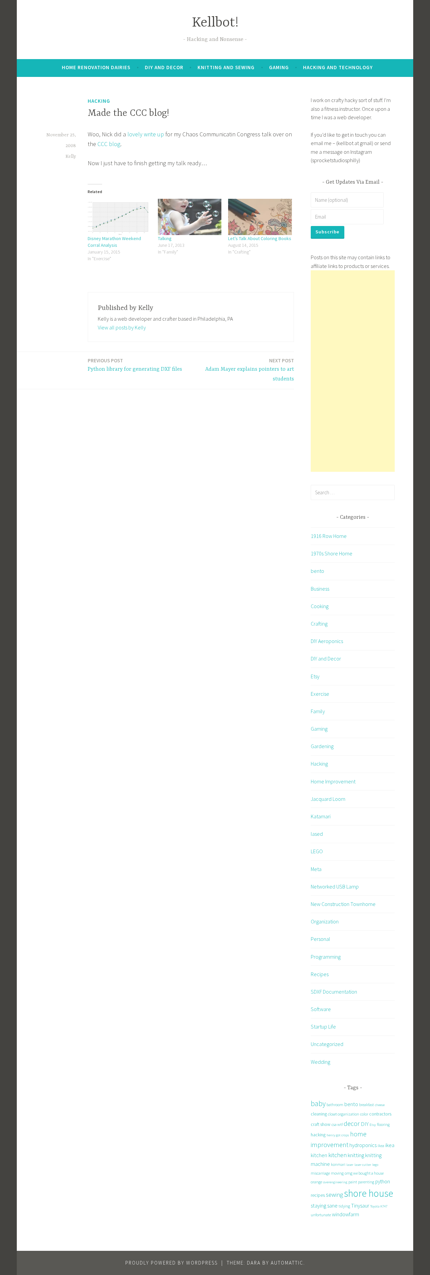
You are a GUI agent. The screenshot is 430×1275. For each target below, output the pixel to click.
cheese (380, 1105)
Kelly (71, 156)
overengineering (335, 1182)
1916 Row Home (329, 536)
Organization (325, 921)
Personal (320, 939)
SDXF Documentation (334, 991)
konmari (338, 1164)
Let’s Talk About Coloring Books (259, 238)
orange (316, 1181)
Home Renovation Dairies (96, 67)
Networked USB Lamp (335, 886)
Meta (316, 869)
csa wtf (337, 1124)
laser (349, 1165)
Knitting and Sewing (226, 67)
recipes (318, 1195)
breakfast (366, 1104)
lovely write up (145, 134)
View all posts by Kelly (122, 327)
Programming (326, 956)
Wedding (320, 1061)
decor (352, 1123)
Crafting (319, 623)
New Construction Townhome (343, 904)
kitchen (337, 1155)
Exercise (320, 693)
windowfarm (345, 1214)
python (382, 1181)
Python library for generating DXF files (135, 364)
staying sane (324, 1205)
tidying (344, 1206)
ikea (381, 1145)
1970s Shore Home (331, 553)
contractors (380, 1114)
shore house (368, 1193)
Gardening (322, 746)
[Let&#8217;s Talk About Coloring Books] (260, 217)
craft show (321, 1124)
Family (318, 711)
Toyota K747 (378, 1206)
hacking (318, 1135)
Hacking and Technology (338, 67)
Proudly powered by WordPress (171, 1263)
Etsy (315, 676)
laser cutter (362, 1165)
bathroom (335, 1104)
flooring (383, 1124)
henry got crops (338, 1135)
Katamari (321, 816)
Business (320, 588)
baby (318, 1103)
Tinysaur (360, 1205)
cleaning (319, 1114)
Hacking (99, 101)
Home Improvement (333, 781)
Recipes (320, 974)
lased (317, 833)
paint (352, 1181)
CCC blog (108, 144)
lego (375, 1165)
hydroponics (363, 1145)
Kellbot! (215, 23)
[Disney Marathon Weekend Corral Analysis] (119, 217)
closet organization (343, 1114)
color (364, 1114)
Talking (165, 238)
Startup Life (323, 1026)
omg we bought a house (364, 1173)
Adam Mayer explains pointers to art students (249, 369)
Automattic (287, 1263)
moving (337, 1173)
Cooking (320, 606)
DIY (365, 1124)
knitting (356, 1155)
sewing (334, 1194)
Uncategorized (327, 1044)
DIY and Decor (164, 67)
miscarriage (320, 1173)
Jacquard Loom (328, 798)
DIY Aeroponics (327, 641)
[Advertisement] (353, 371)
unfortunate (321, 1214)
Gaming (279, 67)
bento (317, 570)
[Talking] (189, 217)
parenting (366, 1181)
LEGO (317, 851)
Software (321, 1009)
